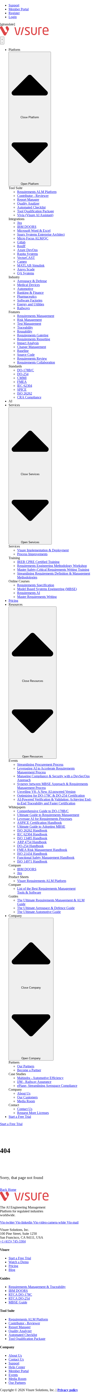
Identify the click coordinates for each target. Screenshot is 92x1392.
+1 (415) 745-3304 (13, 1241)
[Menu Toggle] (2, 40)
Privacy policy (67, 1390)
